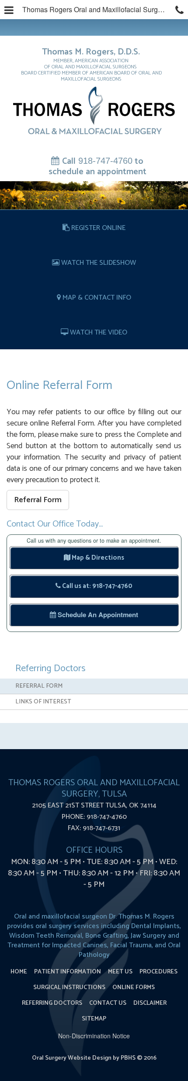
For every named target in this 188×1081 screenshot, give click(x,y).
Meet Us (120, 972)
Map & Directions (97, 557)
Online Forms (133, 988)
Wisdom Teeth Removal (45, 936)
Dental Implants (155, 926)
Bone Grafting (106, 936)
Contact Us (107, 1003)
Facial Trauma (131, 945)
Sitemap (94, 1019)
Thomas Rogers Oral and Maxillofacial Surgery (94, 9)
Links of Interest (43, 702)
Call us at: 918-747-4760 (96, 586)
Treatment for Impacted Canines (57, 945)
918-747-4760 (97, 166)
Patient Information (67, 972)
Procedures (158, 972)
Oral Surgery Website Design (71, 1058)
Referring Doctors (50, 668)
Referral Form (38, 500)
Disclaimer (150, 1003)
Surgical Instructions (69, 988)
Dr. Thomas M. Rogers (141, 916)
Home (18, 972)
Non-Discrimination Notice (94, 1035)
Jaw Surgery (148, 936)
